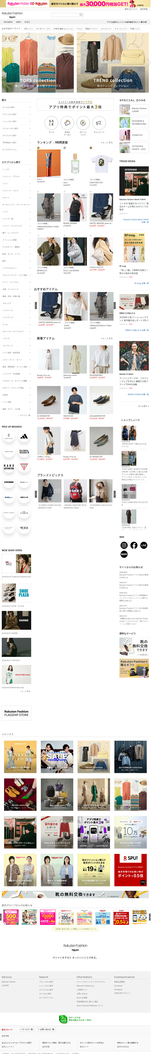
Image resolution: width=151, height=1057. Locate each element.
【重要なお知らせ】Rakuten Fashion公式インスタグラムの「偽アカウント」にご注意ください (134, 621)
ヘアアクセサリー (9, 268)
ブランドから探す (9, 114)
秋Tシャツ (29, 29)
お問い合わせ (82, 994)
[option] (37, 63)
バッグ (5, 212)
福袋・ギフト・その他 (11, 409)
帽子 (4, 261)
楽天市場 (143, 9)
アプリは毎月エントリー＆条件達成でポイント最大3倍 (127, 22)
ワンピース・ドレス (10, 190)
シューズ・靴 (7, 219)
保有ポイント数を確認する (127, 1043)
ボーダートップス (43, 29)
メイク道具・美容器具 (11, 353)
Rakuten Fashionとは (85, 986)
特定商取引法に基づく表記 (87, 1001)
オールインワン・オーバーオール (15, 205)
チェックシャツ (121, 29)
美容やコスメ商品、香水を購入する (56, 1043)
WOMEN (8, 22)
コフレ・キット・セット (12, 360)
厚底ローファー (91, 29)
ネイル (5, 324)
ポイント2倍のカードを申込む (92, 1043)
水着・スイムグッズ (10, 289)
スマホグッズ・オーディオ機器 (14, 381)
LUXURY (5, 985)
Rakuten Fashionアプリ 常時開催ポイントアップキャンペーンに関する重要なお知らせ (133, 598)
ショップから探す (9, 121)
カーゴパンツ (106, 29)
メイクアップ (7, 317)
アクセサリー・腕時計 (11, 247)
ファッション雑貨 (9, 240)
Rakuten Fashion (24, 15)
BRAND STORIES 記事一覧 (138, 394)
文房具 (5, 395)
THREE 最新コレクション (63, 29)
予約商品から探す (9, 142)
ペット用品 (6, 402)
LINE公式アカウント (122, 993)
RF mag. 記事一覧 (142, 283)
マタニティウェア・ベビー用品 (14, 275)
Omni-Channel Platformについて (90, 1005)
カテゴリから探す (9, 135)
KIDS (27, 22)
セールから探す (8, 107)
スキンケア (6, 303)
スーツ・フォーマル (10, 282)
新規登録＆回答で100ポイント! (109, 9)
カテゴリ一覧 (25, 415)
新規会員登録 (119, 982)
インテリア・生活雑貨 (11, 374)
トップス (6, 169)
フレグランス (7, 345)
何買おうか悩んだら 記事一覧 (137, 330)
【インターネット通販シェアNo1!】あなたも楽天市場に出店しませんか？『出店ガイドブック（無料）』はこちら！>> (67, 1036)
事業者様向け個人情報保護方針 (40, 1054)
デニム (79, 29)
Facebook (118, 986)
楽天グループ (130, 9)
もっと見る (26, 691)
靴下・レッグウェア (10, 233)
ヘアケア (6, 338)
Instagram (118, 989)
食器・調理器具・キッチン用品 (14, 367)
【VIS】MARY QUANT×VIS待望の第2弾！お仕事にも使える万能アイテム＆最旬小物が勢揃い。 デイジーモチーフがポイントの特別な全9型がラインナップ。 (134, 474)
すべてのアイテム (9, 149)
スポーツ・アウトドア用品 (13, 388)
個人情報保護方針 (18, 1054)
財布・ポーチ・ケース (11, 254)
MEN (18, 22)
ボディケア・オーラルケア (13, 331)
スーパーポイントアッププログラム (91, 982)
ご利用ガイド (82, 990)
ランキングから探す (10, 128)
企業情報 (5, 1054)
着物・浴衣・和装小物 (11, 296)
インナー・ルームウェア (12, 226)
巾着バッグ (134, 29)
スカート (6, 197)
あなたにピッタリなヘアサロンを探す (17, 1043)
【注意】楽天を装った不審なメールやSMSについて (75, 929)
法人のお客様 (82, 998)
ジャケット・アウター (11, 176)
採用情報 (75, 1054)
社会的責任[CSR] (62, 1054)
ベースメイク (7, 310)
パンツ (5, 183)
